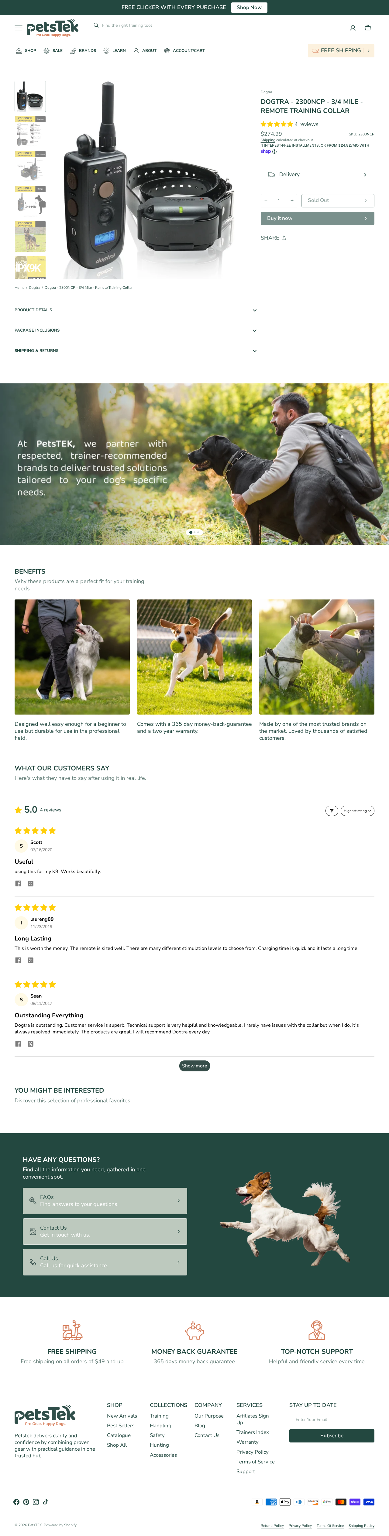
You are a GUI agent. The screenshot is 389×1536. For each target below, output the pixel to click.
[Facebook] (282, 253)
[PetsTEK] (52, 27)
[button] (367, 28)
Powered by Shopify (60, 1525)
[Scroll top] (382, 1529)
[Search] (93, 25)
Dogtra (34, 287)
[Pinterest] (293, 253)
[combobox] (148, 25)
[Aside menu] (21, 28)
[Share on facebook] (18, 884)
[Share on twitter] (30, 884)
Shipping (268, 140)
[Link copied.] (305, 253)
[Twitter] (270, 253)
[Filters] (331, 811)
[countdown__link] (341, 50)
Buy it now (279, 218)
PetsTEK (35, 1525)
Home (19, 287)
